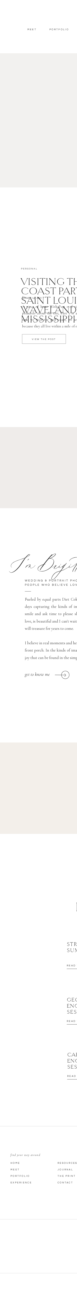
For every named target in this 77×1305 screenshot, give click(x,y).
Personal (29, 269)
